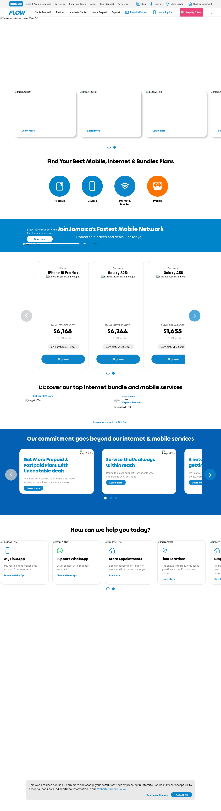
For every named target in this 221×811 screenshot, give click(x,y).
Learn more (28, 130)
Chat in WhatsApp (67, 575)
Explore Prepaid (131, 402)
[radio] (16, 3)
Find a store (168, 578)
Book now (115, 575)
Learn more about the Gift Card (110, 422)
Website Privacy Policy (111, 789)
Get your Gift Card (43, 395)
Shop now (40, 239)
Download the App (14, 575)
